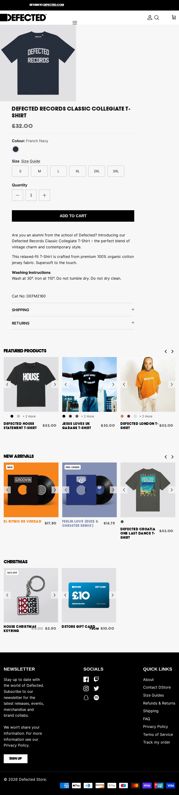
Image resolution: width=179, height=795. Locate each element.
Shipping (150, 710)
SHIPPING (20, 309)
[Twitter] (96, 688)
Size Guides (153, 695)
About (148, 679)
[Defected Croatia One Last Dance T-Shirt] (147, 490)
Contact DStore (157, 687)
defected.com (53, 5)
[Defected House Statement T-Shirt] (31, 384)
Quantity (19, 185)
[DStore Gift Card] (89, 595)
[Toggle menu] (75, 23)
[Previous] (7, 384)
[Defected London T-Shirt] (147, 384)
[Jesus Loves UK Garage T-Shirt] (89, 384)
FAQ (146, 718)
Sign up (15, 758)
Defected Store (32, 779)
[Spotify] (96, 697)
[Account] (149, 17)
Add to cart (73, 216)
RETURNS (20, 323)
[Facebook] (86, 679)
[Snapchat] (86, 697)
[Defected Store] (23, 17)
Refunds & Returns (159, 703)
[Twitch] (96, 679)
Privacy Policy (155, 726)
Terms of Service (158, 734)
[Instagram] (86, 688)
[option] (38, 63)
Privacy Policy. (16, 745)
